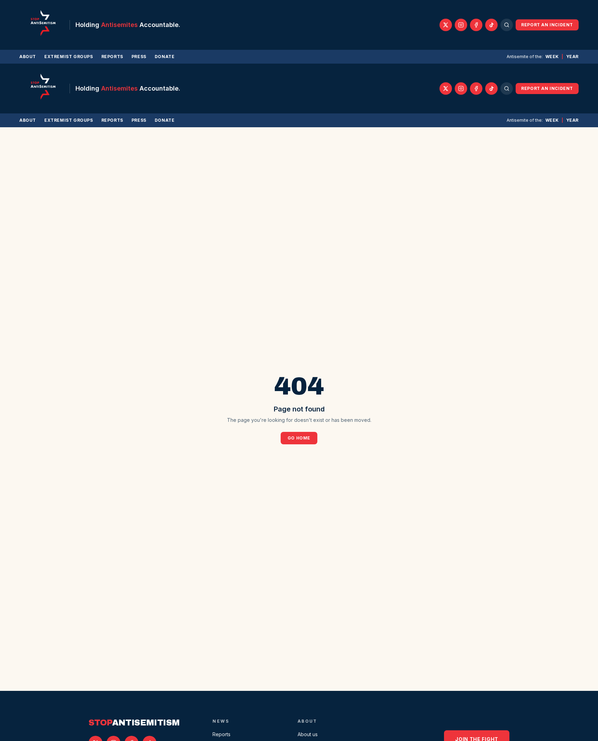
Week (552, 56)
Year (572, 56)
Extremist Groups (68, 56)
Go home (299, 438)
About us (308, 734)
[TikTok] (491, 25)
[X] (446, 25)
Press (139, 56)
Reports (112, 56)
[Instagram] (461, 25)
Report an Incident (547, 24)
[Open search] (506, 25)
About (27, 56)
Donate (165, 56)
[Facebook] (476, 25)
